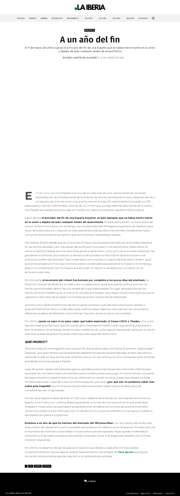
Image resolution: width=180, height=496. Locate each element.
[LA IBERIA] (90, 7)
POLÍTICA (89, 30)
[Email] (99, 66)
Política (47, 466)
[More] (106, 66)
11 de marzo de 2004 (49, 193)
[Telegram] (93, 66)
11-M (30, 466)
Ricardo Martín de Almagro (80, 58)
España (37, 466)
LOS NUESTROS (132, 493)
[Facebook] (86, 66)
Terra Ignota (125, 452)
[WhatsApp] (80, 66)
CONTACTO (169, 493)
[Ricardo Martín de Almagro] (59, 58)
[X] (73, 66)
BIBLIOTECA (145, 493)
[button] (153, 18)
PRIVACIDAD (157, 493)
